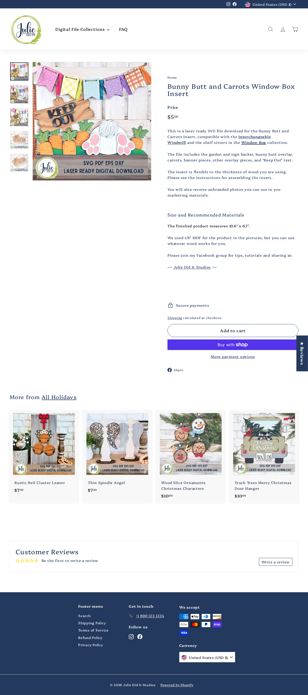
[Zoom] (92, 121)
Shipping (174, 318)
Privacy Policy (90, 644)
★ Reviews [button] (302, 353)
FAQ (123, 29)
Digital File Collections (80, 29)
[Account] (283, 29)
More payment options (233, 356)
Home (172, 77)
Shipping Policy (92, 622)
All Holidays (59, 397)
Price (172, 107)
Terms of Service (93, 630)
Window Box (253, 142)
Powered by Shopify (176, 684)
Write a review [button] (276, 561)
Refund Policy (90, 637)
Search (84, 615)
